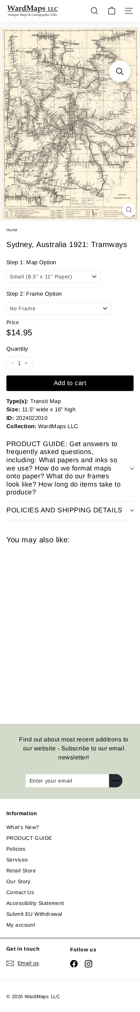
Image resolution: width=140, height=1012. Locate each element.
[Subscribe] (115, 780)
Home (12, 230)
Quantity (17, 348)
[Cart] (111, 11)
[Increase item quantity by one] (26, 363)
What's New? (22, 827)
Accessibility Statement (35, 903)
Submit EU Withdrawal (34, 914)
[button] (120, 71)
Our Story (18, 881)
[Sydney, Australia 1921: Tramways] (59, 629)
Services (17, 860)
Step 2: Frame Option (34, 293)
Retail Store (21, 871)
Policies (15, 849)
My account (20, 925)
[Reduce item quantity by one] (12, 363)
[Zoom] (129, 210)
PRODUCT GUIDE (29, 838)
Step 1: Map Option (31, 262)
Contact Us (20, 892)
